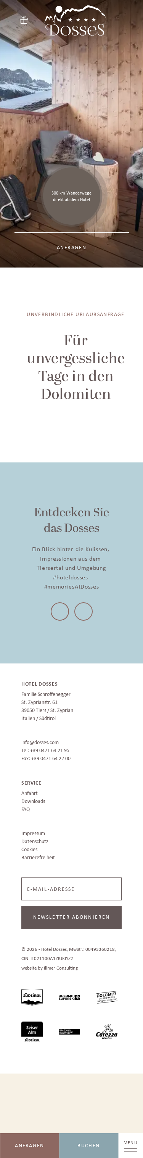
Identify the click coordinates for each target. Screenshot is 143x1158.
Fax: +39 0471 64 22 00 (46, 756)
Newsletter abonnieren (71, 914)
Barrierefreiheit (38, 854)
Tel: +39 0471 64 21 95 (45, 747)
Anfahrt (29, 790)
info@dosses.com (40, 739)
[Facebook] (61, 610)
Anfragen (29, 1145)
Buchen (88, 1145)
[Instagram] (82, 610)
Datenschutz (34, 838)
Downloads (33, 798)
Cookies (29, 846)
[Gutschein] (24, 18)
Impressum (33, 830)
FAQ (25, 806)
